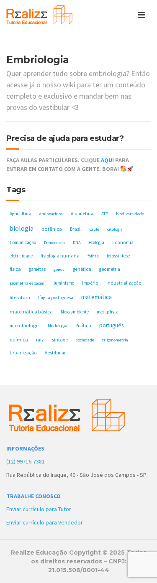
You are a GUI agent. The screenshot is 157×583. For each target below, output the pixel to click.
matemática (96, 297)
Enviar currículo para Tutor (38, 509)
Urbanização (23, 353)
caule (94, 229)
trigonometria (115, 340)
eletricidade (21, 256)
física (15, 269)
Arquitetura (82, 213)
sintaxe (60, 339)
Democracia (54, 242)
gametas (37, 269)
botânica (51, 229)
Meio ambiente (75, 312)
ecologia (96, 242)
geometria (109, 269)
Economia (123, 242)
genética (81, 269)
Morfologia (57, 325)
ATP (104, 213)
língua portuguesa (55, 297)
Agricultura (20, 213)
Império (90, 283)
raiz (40, 340)
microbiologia (25, 325)
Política (83, 325)
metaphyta (107, 312)
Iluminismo (63, 283)
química (19, 339)
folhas (93, 256)
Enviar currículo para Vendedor (44, 522)
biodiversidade (130, 213)
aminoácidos (51, 213)
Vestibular (55, 353)
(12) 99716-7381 (25, 461)
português (111, 325)
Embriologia (37, 59)
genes (59, 269)
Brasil (76, 229)
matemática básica (31, 311)
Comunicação (23, 242)
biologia (21, 228)
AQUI (107, 160)
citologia (115, 229)
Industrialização (124, 283)
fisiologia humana (60, 255)
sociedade (85, 340)
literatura (20, 297)
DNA (77, 242)
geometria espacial (27, 283)
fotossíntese (118, 256)
